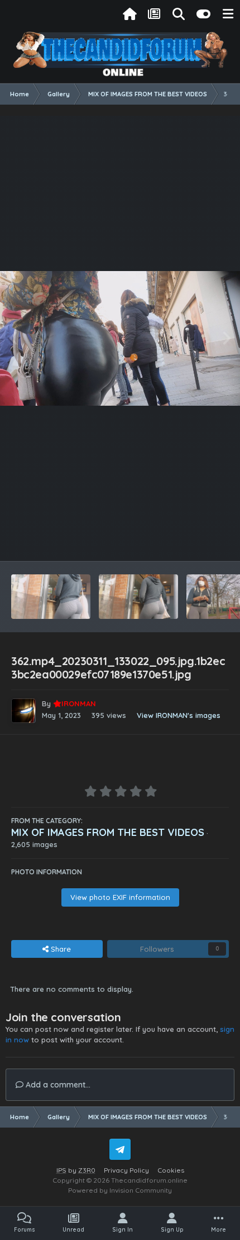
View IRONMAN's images (178, 715)
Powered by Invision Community (120, 1190)
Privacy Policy (126, 1170)
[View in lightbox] (120, 338)
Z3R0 (86, 1170)
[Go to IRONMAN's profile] (23, 710)
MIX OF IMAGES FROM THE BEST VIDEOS (107, 832)
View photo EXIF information (120, 897)
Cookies (170, 1170)
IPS (61, 1170)
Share (60, 948)
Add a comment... (56, 1085)
